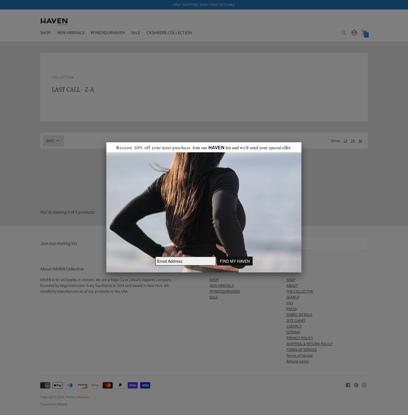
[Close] (301, 142)
